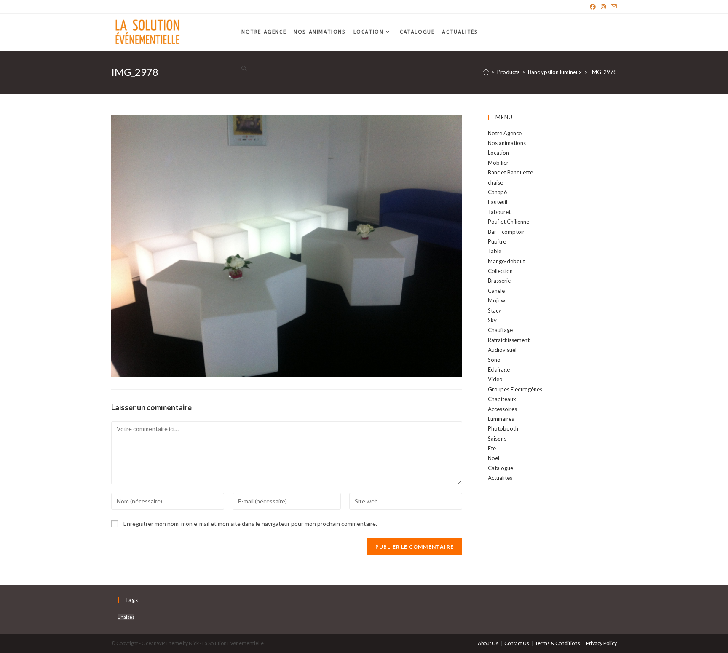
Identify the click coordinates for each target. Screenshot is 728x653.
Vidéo (495, 379)
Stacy (494, 310)
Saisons (497, 438)
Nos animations (507, 142)
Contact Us (516, 643)
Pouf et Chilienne (508, 221)
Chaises (126, 617)
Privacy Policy (601, 643)
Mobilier (498, 162)
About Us (488, 643)
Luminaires (501, 418)
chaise (495, 182)
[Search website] (244, 69)
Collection (500, 271)
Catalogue (500, 468)
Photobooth (503, 428)
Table (494, 251)
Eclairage (499, 369)
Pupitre (497, 241)
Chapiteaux (502, 399)
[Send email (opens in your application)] (612, 7)
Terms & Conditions (557, 643)
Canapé (497, 192)
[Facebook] (592, 7)
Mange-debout (506, 261)
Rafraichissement (509, 340)
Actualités (500, 477)
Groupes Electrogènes (515, 389)
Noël (493, 458)
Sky (492, 320)
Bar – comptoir (506, 231)
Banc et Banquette (510, 172)
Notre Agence (505, 133)
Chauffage (500, 329)
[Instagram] (603, 7)
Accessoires (502, 409)
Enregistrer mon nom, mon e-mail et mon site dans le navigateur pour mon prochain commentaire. (250, 523)
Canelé (496, 290)
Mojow (496, 300)
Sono (494, 359)
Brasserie (499, 280)
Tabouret (499, 212)
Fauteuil (497, 201)
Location (498, 152)
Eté (492, 448)
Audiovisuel (502, 349)
